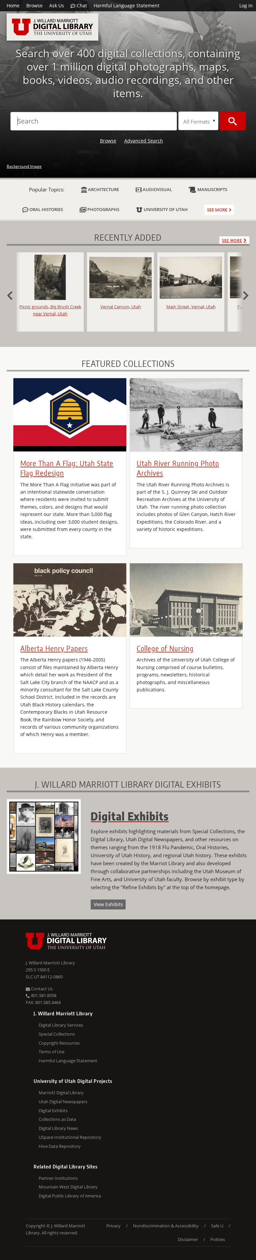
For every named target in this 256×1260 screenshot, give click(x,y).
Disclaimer (188, 1239)
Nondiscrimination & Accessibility (166, 1226)
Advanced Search (143, 140)
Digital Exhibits (53, 1111)
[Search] (233, 121)
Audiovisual (157, 189)
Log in (246, 5)
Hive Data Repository (60, 1146)
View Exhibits (108, 904)
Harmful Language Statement (126, 5)
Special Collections (57, 1034)
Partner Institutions (58, 1178)
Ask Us (56, 5)
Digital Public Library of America (70, 1196)
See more (217, 210)
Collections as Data (57, 1119)
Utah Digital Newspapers (63, 1102)
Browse (34, 5)
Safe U (217, 1226)
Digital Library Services (61, 1025)
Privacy (113, 1226)
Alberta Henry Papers (54, 648)
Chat (81, 5)
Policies (217, 1239)
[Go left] (13, 294)
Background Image (24, 166)
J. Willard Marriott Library (50, 963)
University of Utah (165, 209)
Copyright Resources (59, 1043)
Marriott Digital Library (61, 1093)
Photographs (102, 209)
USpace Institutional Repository (70, 1137)
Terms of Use (51, 1052)
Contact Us (41, 989)
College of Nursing (165, 648)
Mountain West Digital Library (68, 1187)
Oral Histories (45, 209)
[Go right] (242, 294)
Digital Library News (58, 1128)
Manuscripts (211, 189)
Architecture (103, 189)
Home (13, 5)
